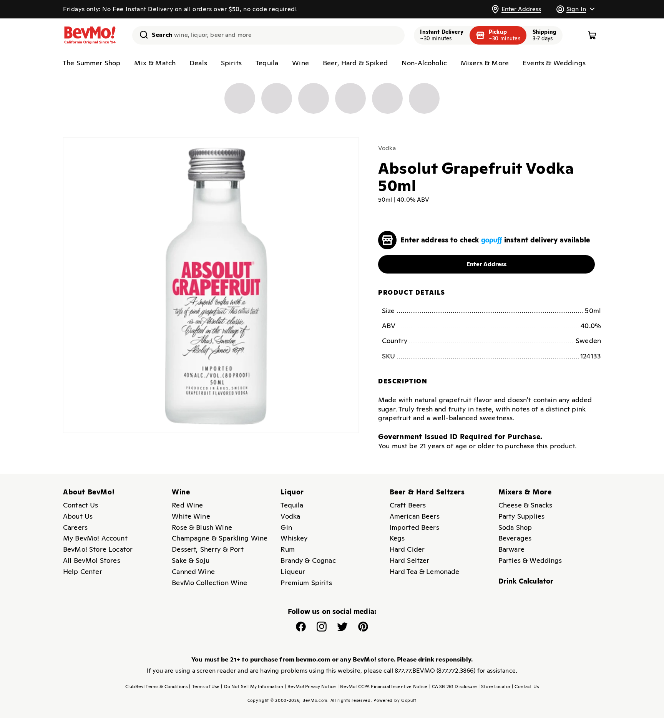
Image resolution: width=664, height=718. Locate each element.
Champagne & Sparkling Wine (219, 538)
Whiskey (294, 538)
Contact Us (80, 505)
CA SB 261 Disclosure (453, 686)
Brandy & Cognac (308, 560)
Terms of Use (204, 686)
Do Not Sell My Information (252, 686)
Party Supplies (521, 516)
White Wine (191, 516)
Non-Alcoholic (424, 62)
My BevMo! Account (95, 538)
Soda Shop (515, 527)
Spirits (231, 62)
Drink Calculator (526, 581)
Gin (286, 527)
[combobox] (268, 35)
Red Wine (187, 505)
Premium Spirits (306, 582)
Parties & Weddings (530, 560)
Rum (287, 549)
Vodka (387, 148)
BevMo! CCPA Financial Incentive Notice (382, 686)
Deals (198, 62)
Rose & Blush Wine (202, 527)
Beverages (514, 538)
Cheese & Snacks (525, 505)
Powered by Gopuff (395, 700)
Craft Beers (408, 505)
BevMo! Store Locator (98, 549)
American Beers (415, 516)
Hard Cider (407, 549)
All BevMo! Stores (91, 560)
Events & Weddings (554, 62)
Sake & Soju (190, 560)
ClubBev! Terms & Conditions (156, 686)
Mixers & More (485, 62)
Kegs (397, 538)
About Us (78, 516)
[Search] (141, 34)
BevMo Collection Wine (209, 582)
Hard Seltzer (410, 560)
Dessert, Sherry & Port (208, 549)
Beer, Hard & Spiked (355, 62)
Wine (300, 62)
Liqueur (293, 571)
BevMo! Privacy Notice (310, 686)
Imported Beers (414, 527)
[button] (575, 9)
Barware (511, 549)
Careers (75, 527)
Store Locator (494, 686)
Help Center (82, 571)
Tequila (267, 62)
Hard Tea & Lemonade (425, 571)
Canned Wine (193, 571)
